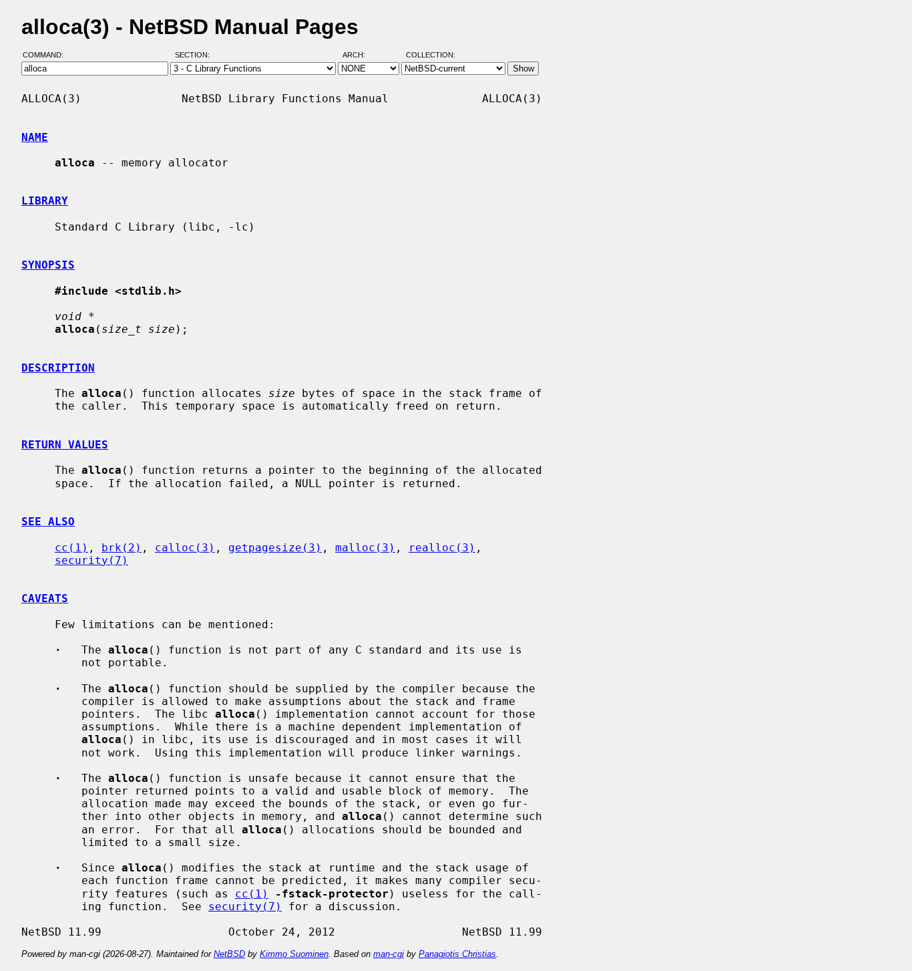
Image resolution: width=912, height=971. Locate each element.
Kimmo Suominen (294, 954)
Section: (195, 55)
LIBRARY (44, 200)
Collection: (430, 55)
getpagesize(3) (275, 547)
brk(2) (121, 547)
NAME (34, 137)
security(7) (91, 560)
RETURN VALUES (64, 444)
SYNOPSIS (48, 265)
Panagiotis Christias (457, 954)
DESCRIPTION (58, 368)
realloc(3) (442, 547)
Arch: (360, 55)
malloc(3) (365, 547)
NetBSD (229, 954)
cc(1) (71, 547)
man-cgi (388, 954)
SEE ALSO (48, 521)
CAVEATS (44, 598)
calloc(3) (185, 547)
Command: (47, 55)
